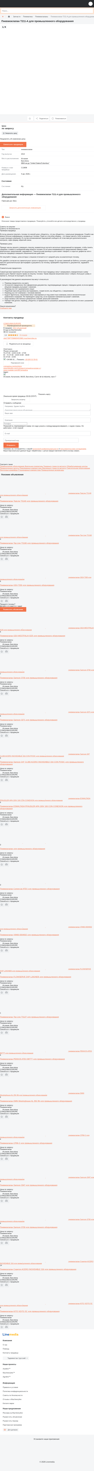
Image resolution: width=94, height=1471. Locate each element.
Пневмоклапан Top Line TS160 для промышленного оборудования (29, 543)
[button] (90, 3)
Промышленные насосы (10, 468)
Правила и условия (10, 1387)
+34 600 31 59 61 (31, 359)
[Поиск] (90, 10)
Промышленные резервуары (52, 470)
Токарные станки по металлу (55, 466)
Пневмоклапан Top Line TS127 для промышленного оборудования (29, 1017)
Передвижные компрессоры (31, 468)
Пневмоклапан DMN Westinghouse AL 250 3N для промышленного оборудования (36, 1101)
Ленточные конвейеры (9, 470)
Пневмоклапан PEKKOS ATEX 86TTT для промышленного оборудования (32, 1059)
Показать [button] (21, 359)
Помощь (6, 1349)
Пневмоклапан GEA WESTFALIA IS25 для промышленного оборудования (32, 636)
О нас (5, 1345)
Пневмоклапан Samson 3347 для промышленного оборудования (28, 1185)
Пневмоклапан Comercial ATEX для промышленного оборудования (30, 889)
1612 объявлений (19, 328)
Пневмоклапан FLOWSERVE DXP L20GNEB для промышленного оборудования (35, 977)
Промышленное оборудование (12, 466)
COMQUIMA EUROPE (12, 323)
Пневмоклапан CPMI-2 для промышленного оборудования (26, 1143)
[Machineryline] (8, 16)
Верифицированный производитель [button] (19, 326)
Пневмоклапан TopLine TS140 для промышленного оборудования (29, 501)
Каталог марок (8, 1403)
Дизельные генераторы (34, 466)
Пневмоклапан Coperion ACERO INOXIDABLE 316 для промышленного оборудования (38, 1269)
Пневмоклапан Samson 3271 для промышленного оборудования (28, 720)
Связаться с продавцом (13, 144)
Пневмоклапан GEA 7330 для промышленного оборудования (27, 585)
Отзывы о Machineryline (12, 1399)
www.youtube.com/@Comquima (15, 370)
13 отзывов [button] (23, 335)
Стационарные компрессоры (29, 470)
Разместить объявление (13, 609)
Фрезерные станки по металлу (54, 468)
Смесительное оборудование (78, 468)
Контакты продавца (10, 1353)
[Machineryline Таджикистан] (16, 3)
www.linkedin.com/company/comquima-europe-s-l (22, 368)
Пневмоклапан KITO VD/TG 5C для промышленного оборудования (29, 1311)
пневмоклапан (26, 149)
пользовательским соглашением (73, 449)
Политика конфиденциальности (15, 1391)
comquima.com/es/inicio (12, 366)
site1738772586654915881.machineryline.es (20, 338)
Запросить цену (11, 133)
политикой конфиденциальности (45, 449)
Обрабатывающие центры (77, 466)
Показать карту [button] (44, 394)
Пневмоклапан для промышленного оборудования (22, 849)
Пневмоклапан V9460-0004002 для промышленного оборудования (29, 935)
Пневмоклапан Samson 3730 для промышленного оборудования (28, 678)
